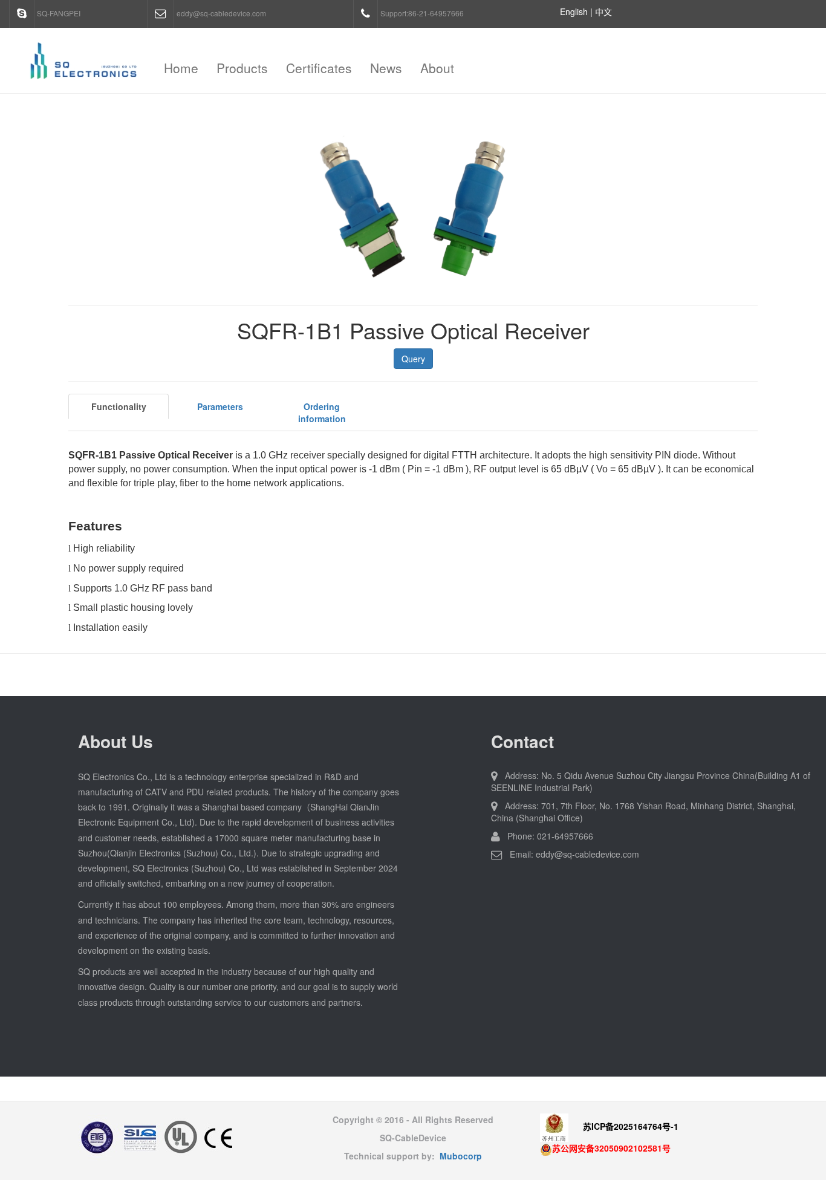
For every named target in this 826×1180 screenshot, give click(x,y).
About (437, 68)
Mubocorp (461, 1156)
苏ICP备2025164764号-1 (630, 1127)
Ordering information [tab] (322, 412)
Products (242, 68)
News (386, 68)
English (574, 11)
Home (181, 68)
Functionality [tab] (118, 406)
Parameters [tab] (220, 406)
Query (413, 359)
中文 (603, 11)
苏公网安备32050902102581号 (611, 1148)
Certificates (319, 68)
